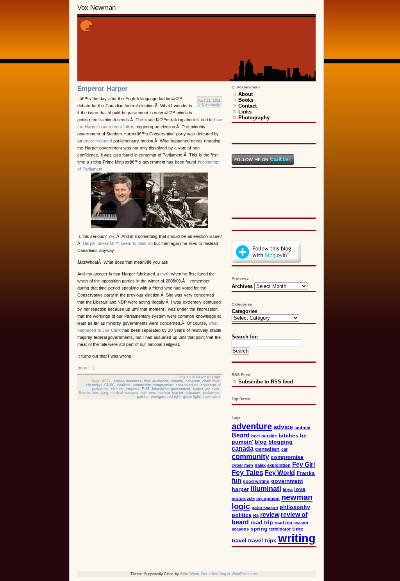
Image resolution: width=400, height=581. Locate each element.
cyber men (242, 465)
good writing (256, 481)
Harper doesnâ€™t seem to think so (118, 243)
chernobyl (94, 385)
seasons (240, 529)
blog (261, 442)
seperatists (212, 397)
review (269, 514)
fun (236, 480)
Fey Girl (303, 464)
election (117, 389)
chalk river (211, 381)
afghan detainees (128, 381)
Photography (254, 118)
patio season (265, 507)
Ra (256, 515)
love (299, 489)
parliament (211, 393)
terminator (280, 529)
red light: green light (184, 397)
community (142, 385)
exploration (279, 465)
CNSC (109, 385)
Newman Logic (208, 377)
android (303, 427)
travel (255, 540)
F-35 (145, 389)
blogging (280, 442)
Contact (247, 106)
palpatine (193, 393)
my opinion (268, 498)
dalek (260, 465)
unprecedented (98, 141)
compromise (163, 385)
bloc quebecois (156, 381)
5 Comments (209, 104)
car (284, 449)
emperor (132, 389)
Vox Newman (96, 7)
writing (297, 538)
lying (104, 393)
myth (165, 274)
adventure (252, 426)
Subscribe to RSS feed (265, 382)
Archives (242, 286)
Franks (305, 473)
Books (246, 100)
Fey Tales (247, 472)
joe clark (212, 389)
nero (152, 393)
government (180, 389)
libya (288, 489)
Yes (111, 236)
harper (198, 389)
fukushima (160, 389)
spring (259, 529)
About (245, 94)
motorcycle (243, 498)
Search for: (245, 337)
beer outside (264, 436)
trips (270, 540)
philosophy (295, 507)
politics (142, 397)
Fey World (280, 472)
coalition (123, 385)
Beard (241, 435)
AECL (106, 381)
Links (245, 112)
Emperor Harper (102, 88)
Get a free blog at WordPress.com (229, 574)
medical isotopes (124, 393)
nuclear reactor (171, 393)
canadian (193, 381)
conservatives (187, 385)
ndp (143, 393)
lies (95, 393)
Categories (244, 311)
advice (283, 426)
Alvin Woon (189, 574)
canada (177, 381)
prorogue (158, 397)
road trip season (291, 522)
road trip (261, 522)
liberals (84, 393)
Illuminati (265, 488)
